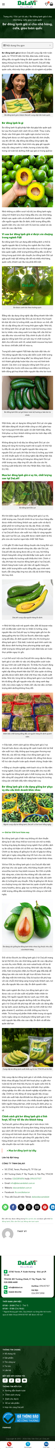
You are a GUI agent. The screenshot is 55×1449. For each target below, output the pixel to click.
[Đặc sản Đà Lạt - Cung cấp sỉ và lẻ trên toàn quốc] (27, 4)
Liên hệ (7, 1370)
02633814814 (18, 1178)
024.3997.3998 (37, 1293)
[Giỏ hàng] (51, 4)
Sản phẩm (8, 1358)
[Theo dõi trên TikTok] (11, 1380)
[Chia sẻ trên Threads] (29, 1207)
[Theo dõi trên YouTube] (24, 1380)
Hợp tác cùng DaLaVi (14, 1407)
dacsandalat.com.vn (22, 1187)
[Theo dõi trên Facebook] (5, 1380)
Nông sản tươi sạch (31, 1221)
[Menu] (3, 4)
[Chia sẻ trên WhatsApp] (5, 1207)
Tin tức (7, 1366)
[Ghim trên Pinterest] (45, 1207)
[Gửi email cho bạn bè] (37, 1207)
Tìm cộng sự (9, 1362)
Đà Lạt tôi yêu (21, 16)
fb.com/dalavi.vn (22, 1192)
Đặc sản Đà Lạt (17, 1221)
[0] (46, 4)
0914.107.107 (35, 1178)
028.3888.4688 (11, 1282)
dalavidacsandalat (40, 1196)
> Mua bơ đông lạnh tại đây (21, 1150)
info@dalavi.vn (16, 1287)
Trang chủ (7, 16)
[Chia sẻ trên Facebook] (13, 1207)
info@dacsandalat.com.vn (23, 1183)
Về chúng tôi (9, 1353)
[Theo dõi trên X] (17, 1380)
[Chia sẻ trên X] (21, 1207)
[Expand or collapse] (50, 45)
